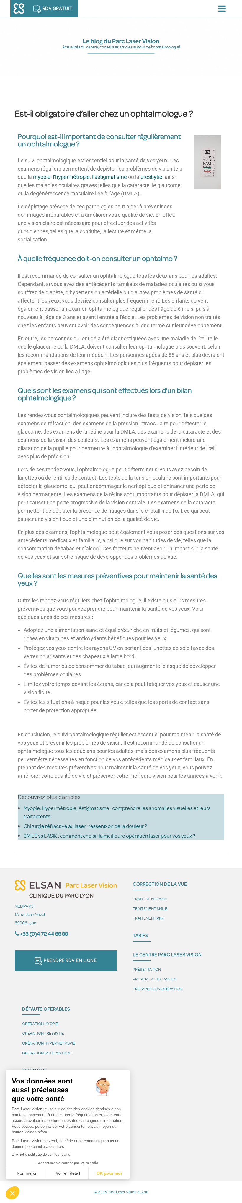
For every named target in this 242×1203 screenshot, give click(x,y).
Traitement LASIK (150, 898)
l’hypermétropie (71, 177)
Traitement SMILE (150, 908)
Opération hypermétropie (48, 1042)
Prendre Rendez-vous (154, 978)
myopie (41, 177)
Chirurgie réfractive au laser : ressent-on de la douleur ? (85, 826)
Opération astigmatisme (47, 1052)
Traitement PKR (148, 918)
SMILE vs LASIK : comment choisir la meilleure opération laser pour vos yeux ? (109, 835)
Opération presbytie (43, 1033)
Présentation (147, 969)
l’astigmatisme (109, 177)
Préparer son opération (157, 988)
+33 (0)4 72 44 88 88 (44, 933)
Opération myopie (40, 1023)
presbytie (151, 177)
